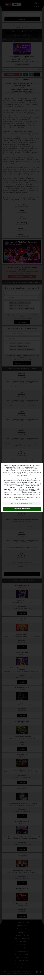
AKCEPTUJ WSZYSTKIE (22, 509)
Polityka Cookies (22, 499)
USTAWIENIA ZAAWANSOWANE (22, 503)
